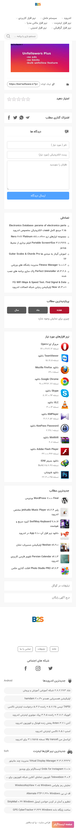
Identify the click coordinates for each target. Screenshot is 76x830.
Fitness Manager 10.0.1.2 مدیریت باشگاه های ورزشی (38, 265)
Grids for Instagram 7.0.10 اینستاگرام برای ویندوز (44, 769)
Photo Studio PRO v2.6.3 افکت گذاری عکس (34, 568)
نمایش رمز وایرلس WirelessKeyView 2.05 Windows (42, 785)
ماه (38, 310)
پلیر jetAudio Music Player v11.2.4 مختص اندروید (35, 512)
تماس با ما (25, 649)
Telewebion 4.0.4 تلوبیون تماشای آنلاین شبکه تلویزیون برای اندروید (37, 777)
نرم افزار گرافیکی (62, 28)
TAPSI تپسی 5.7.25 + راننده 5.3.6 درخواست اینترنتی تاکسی (39, 707)
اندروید (67, 18)
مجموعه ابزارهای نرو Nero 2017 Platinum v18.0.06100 (38, 237)
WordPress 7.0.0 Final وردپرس (41, 498)
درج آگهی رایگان (61, 598)
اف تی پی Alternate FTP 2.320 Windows (48, 794)
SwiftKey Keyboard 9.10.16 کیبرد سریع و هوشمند (37, 524)
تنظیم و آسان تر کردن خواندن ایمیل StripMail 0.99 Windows (38, 802)
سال (17, 310)
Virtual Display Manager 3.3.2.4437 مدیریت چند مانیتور (39, 761)
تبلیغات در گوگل (61, 586)
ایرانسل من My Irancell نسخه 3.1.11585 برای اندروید (42, 739)
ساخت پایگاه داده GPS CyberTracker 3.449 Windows (41, 810)
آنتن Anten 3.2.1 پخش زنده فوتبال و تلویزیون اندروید (42, 723)
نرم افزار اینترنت (62, 23)
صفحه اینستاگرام (63, 824)
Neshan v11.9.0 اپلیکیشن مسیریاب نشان (37, 545)
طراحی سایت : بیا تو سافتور (38, 822)
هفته (59, 310)
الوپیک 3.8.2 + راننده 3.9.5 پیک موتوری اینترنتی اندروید (41, 715)
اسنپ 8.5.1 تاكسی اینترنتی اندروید (52, 731)
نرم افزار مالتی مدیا (37, 23)
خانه (54, 649)
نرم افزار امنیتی (39, 28)
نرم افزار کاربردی (27, 18)
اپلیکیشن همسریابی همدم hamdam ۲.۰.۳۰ (47, 699)
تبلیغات (41, 649)
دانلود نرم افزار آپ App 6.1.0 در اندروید (38, 533)
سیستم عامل (50, 18)
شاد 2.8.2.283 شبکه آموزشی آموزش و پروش (46, 690)
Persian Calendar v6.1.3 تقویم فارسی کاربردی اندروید (34, 559)
